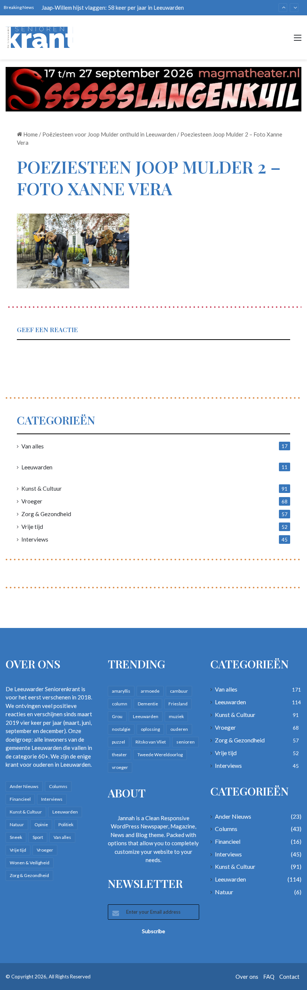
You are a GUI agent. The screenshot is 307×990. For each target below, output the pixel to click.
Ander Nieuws (24, 786)
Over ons (246, 976)
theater (119, 754)
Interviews (34, 539)
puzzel (118, 742)
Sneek (16, 837)
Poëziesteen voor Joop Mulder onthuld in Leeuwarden (109, 134)
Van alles (32, 446)
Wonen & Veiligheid (29, 862)
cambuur (179, 691)
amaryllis (121, 691)
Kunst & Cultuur (41, 488)
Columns (58, 786)
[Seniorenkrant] (41, 37)
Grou (117, 716)
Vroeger (31, 501)
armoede (150, 691)
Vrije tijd (32, 526)
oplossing (150, 729)
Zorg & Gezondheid (46, 513)
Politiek (65, 824)
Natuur (17, 824)
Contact (289, 976)
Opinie (41, 824)
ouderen (179, 729)
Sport (38, 837)
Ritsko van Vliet (151, 742)
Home (30, 134)
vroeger (120, 767)
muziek (176, 716)
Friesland (178, 704)
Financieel (20, 799)
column (119, 704)
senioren (185, 742)
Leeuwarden (36, 467)
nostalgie (121, 729)
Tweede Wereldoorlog (160, 754)
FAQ (268, 976)
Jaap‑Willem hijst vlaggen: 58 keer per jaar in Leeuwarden (113, 7)
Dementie (148, 704)
